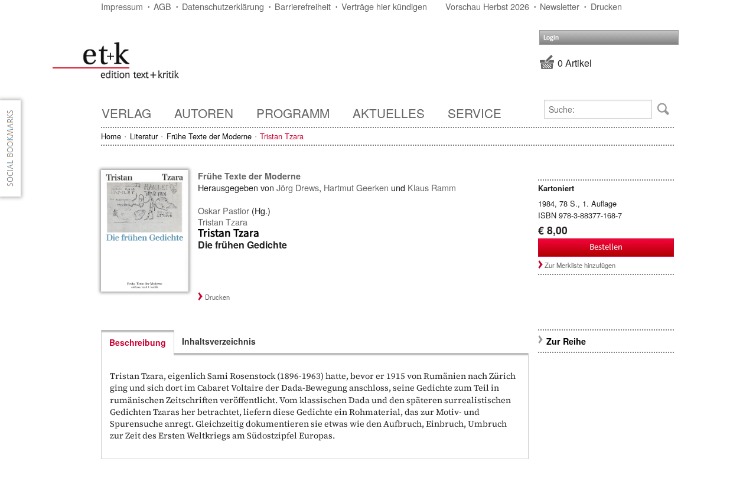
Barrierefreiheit (303, 6)
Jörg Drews (297, 187)
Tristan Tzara (222, 221)
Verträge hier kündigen (384, 6)
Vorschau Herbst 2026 (487, 6)
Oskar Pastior (223, 210)
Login (551, 37)
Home (111, 136)
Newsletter (559, 6)
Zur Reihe (566, 341)
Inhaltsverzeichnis (219, 341)
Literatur (144, 136)
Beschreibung (137, 342)
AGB (162, 6)
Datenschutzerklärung (223, 6)
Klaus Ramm (432, 187)
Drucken (606, 6)
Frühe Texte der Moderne (209, 136)
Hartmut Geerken (356, 187)
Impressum (122, 6)
